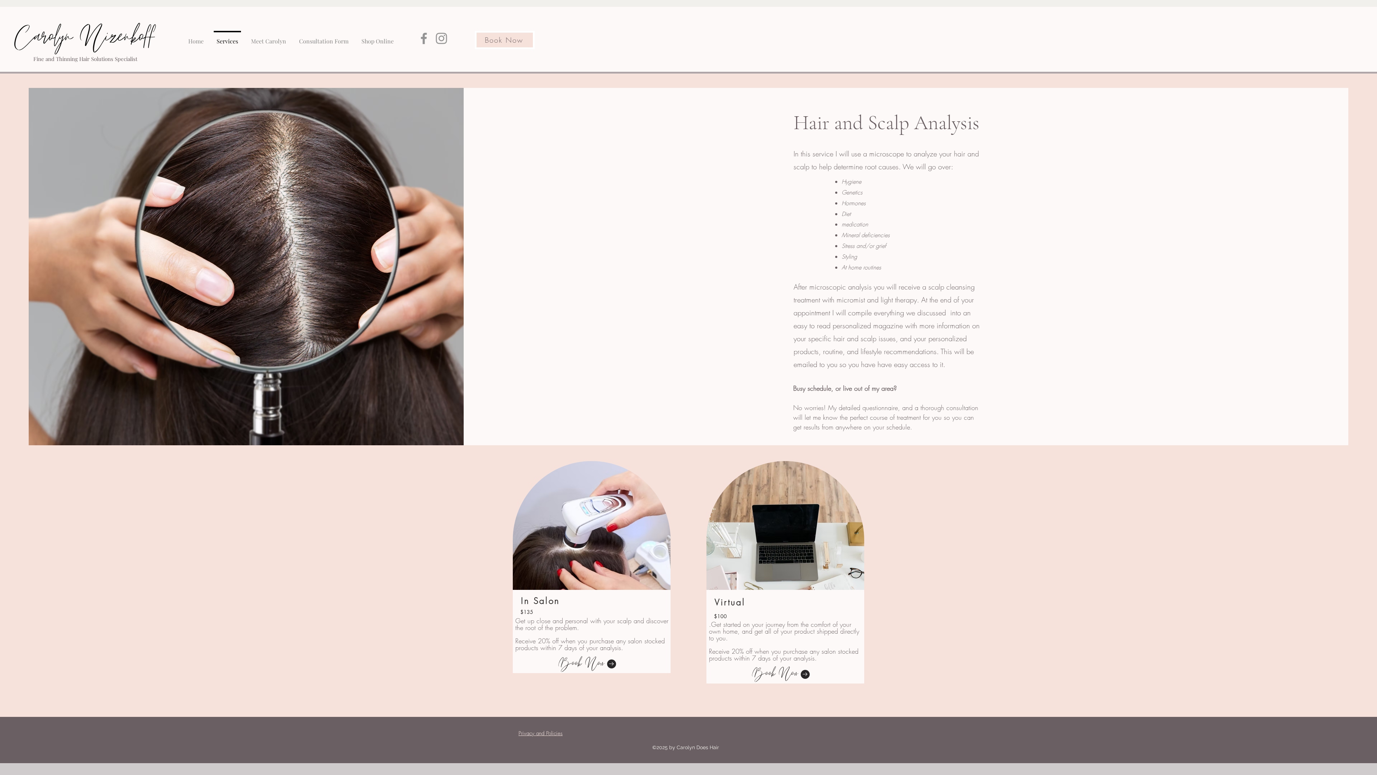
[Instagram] (441, 38)
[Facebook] (423, 38)
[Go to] (611, 663)
